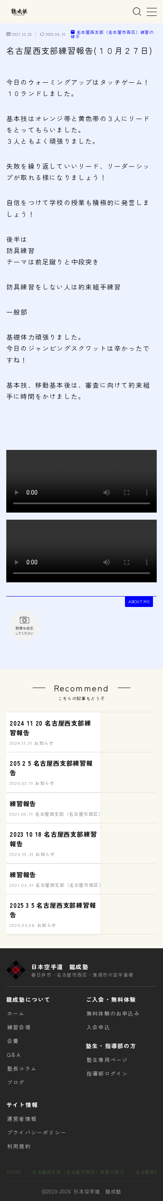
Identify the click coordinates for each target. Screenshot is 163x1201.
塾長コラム (22, 1068)
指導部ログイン (107, 1073)
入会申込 (98, 1027)
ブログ (16, 1082)
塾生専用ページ (107, 1060)
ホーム (16, 1013)
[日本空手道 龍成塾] (18, 12)
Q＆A (14, 1055)
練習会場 (19, 1027)
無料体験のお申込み (113, 1013)
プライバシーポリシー (36, 1132)
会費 (13, 1041)
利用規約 (19, 1146)
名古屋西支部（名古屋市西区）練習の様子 (112, 34)
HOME (14, 1171)
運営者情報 (22, 1118)
